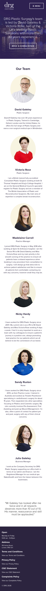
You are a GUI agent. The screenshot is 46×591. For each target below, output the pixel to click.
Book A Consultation (23, 46)
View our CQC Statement (11, 572)
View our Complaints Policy (11, 581)
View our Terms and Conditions (13, 555)
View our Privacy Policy (10, 564)
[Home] (9, 6)
